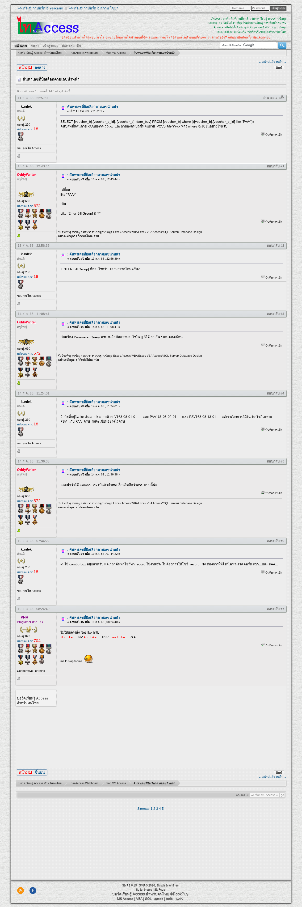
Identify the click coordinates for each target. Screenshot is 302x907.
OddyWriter (26, 175)
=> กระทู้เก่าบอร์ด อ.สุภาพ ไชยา (93, 8)
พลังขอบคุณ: (27, 129)
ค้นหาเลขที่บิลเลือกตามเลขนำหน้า (92, 107)
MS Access (125, 898)
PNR (24, 617)
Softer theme (144, 889)
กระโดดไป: (242, 795)
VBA (139, 898)
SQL (148, 898)
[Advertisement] (170, 730)
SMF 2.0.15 (129, 885)
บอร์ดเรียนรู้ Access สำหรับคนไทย (140, 894)
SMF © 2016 (147, 885)
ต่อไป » (281, 62)
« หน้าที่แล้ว (267, 62)
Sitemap (143, 808)
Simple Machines (167, 885)
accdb (158, 898)
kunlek (26, 106)
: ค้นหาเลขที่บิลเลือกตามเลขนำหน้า (93, 175)
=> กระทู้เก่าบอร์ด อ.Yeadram (40, 8)
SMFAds (159, 889)
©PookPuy (179, 894)
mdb (169, 898)
